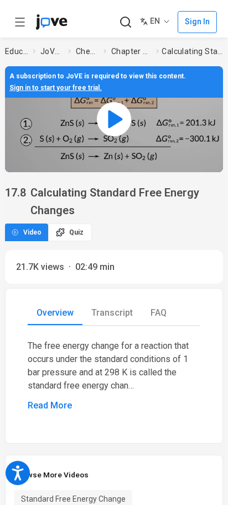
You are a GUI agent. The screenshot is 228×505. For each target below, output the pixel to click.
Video (32, 232)
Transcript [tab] (112, 312)
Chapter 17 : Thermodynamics (131, 51)
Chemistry (87, 51)
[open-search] (125, 22)
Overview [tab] (55, 312)
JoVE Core (52, 51)
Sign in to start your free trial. (55, 88)
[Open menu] (20, 22)
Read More (50, 405)
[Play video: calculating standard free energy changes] (114, 119)
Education (16, 51)
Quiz (76, 232)
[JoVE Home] (51, 22)
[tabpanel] (114, 376)
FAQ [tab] (159, 312)
